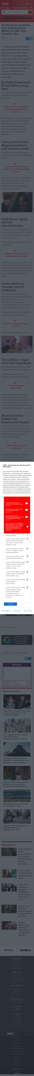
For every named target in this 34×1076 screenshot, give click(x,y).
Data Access (17, 610)
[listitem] (17, 499)
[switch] (26, 503)
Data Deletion (6, 610)
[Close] (30, 465)
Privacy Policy (28, 610)
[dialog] (17, 538)
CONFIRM (10, 604)
